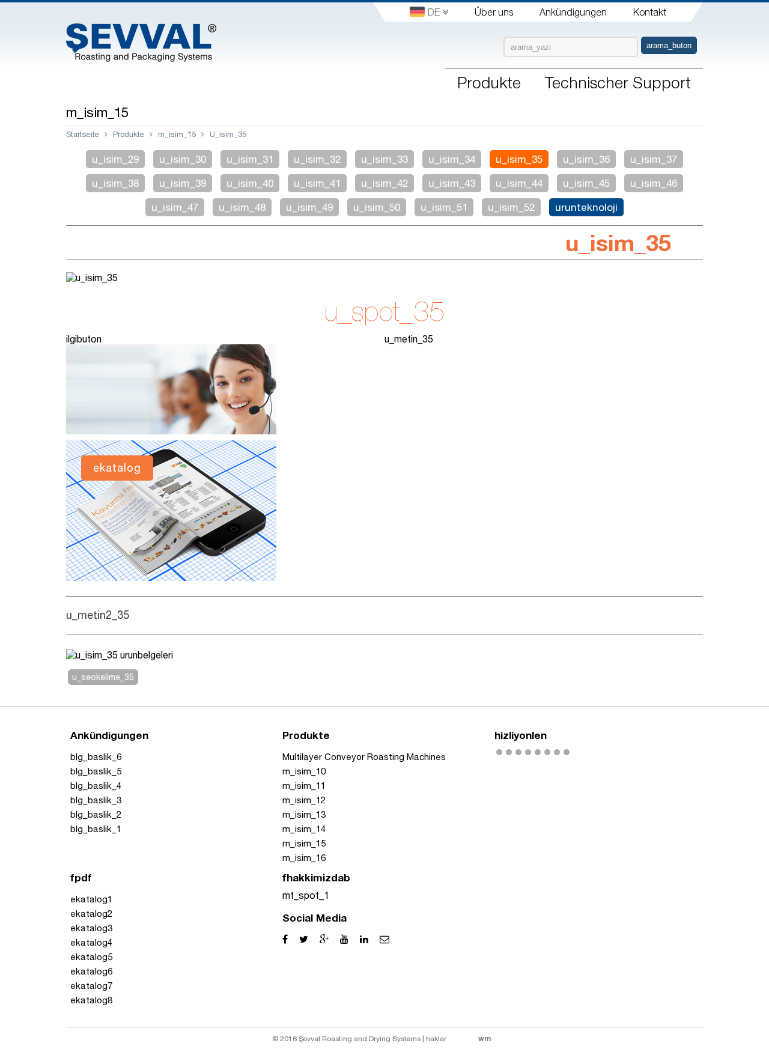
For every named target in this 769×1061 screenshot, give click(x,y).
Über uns (494, 12)
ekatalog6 (91, 971)
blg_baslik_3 (95, 800)
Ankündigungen (573, 12)
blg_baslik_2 (95, 814)
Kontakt (649, 12)
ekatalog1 (91, 899)
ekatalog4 (91, 942)
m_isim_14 (304, 829)
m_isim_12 (304, 800)
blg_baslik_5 (95, 771)
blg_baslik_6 (95, 757)
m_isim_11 (304, 785)
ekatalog (117, 467)
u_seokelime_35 (103, 677)
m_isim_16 (304, 858)
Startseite (82, 134)
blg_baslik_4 (95, 785)
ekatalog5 (91, 957)
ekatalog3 (91, 928)
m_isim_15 (177, 134)
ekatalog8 (91, 1000)
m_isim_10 (304, 771)
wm (484, 1038)
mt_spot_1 (305, 895)
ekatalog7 (91, 985)
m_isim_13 (304, 814)
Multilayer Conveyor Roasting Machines (364, 757)
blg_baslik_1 (95, 829)
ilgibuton (84, 338)
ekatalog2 (91, 913)
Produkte (128, 134)
